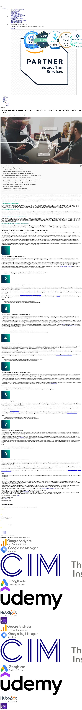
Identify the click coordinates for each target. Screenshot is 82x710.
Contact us (13, 28)
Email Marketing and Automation (17, 18)
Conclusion (4, 192)
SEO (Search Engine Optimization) (17, 9)
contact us (6, 498)
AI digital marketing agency (16, 13)
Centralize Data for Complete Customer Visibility (15, 188)
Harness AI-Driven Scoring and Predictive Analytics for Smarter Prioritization (22, 179)
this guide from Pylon (53, 383)
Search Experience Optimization (16, 14)
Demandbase (21, 437)
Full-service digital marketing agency (48, 488)
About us (4, 98)
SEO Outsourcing (14, 19)
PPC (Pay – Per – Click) (15, 10)
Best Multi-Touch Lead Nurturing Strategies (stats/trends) (30, 295)
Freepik (18, 495)
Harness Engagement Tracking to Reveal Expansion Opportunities (19, 184)
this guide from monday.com (72, 413)
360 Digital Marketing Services (16, 22)
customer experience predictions (66, 266)
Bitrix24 (63, 324)
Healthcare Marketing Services (16, 21)
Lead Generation (14, 12)
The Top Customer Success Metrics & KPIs (64, 355)
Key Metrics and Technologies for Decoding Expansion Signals (18, 173)
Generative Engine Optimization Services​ (18, 20)
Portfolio (4, 96)
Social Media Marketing (15, 11)
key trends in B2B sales (14, 411)
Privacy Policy (3, 535)
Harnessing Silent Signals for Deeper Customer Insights (17, 177)
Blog (4, 99)
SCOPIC (28, 537)
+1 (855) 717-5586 (4, 525)
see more (58, 296)
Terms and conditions (11, 535)
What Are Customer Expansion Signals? (13, 168)
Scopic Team (7, 115)
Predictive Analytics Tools (71, 325)
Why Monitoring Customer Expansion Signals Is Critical (17, 171)
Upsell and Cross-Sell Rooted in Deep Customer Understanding (18, 190)
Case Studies (5, 97)
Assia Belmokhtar (18, 115)
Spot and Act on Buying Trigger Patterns (13, 186)
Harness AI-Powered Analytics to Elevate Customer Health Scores (19, 180)
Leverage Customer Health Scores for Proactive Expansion (17, 182)
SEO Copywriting (14, 17)
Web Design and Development (16, 16)
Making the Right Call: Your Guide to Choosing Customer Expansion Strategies (21, 175)
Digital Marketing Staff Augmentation (18, 15)
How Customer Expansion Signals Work (13, 169)
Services (4, 8)
